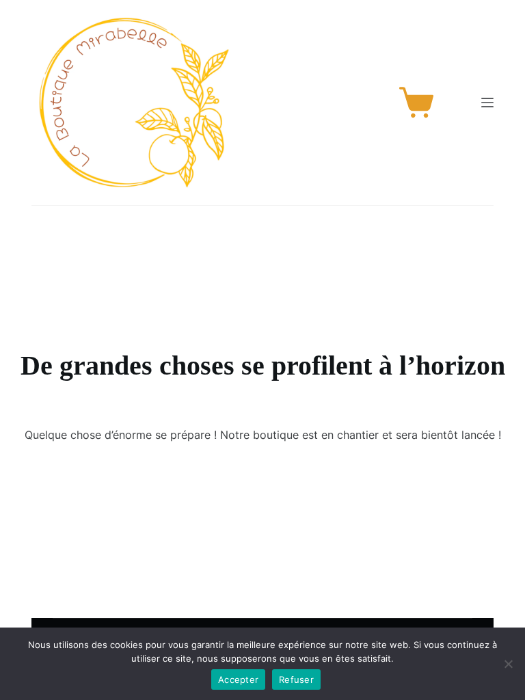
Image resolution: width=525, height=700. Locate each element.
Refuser (296, 679)
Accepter (238, 679)
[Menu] (487, 102)
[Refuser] (508, 664)
